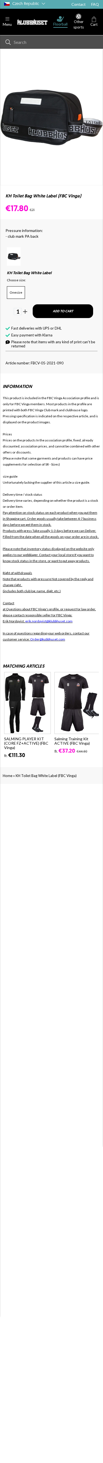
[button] (7, 21)
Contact (78, 4)
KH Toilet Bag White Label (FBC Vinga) (46, 775)
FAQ (95, 4)
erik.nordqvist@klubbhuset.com (49, 621)
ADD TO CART (63, 311)
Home (7, 775)
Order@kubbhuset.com (47, 639)
